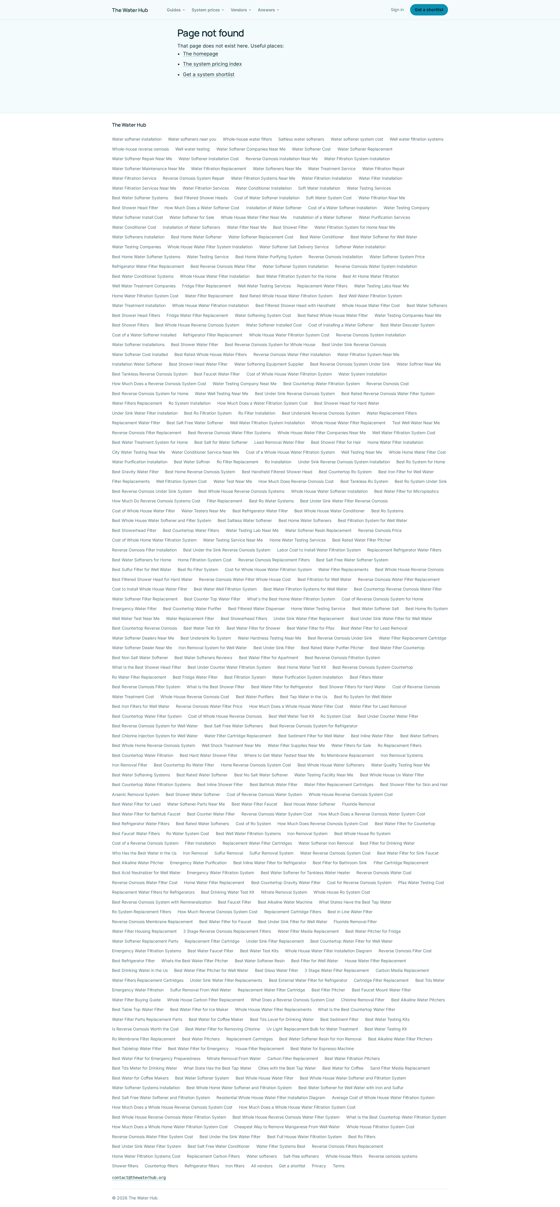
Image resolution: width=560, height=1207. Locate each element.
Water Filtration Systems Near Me (263, 178)
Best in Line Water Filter (350, 911)
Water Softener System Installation (295, 266)
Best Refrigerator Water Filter (260, 510)
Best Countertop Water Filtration (142, 755)
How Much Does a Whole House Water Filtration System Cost (297, 1107)
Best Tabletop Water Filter (137, 1048)
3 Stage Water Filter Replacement (336, 970)
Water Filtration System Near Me (368, 354)
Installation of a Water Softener (322, 217)
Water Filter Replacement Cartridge (412, 637)
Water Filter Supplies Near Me (296, 745)
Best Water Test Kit (201, 628)
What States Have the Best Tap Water (355, 901)
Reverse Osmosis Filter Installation (144, 549)
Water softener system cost (357, 139)
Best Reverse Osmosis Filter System (146, 686)
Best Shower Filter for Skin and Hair (414, 784)
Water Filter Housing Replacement (144, 931)
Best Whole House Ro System (362, 833)
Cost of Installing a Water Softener (341, 324)
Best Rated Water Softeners (202, 823)
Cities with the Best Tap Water (287, 1067)
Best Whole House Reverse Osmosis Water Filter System (286, 1117)
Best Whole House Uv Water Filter (392, 774)
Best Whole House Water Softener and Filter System (161, 520)
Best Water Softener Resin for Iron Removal (320, 1038)
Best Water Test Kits (259, 950)
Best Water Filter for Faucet (225, 921)
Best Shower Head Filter (135, 207)
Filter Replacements (131, 481)
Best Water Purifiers (255, 696)
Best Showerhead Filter (134, 530)
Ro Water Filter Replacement (139, 677)
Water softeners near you (192, 139)
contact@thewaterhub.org (139, 1177)
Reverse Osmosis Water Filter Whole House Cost (245, 579)
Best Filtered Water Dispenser (256, 608)
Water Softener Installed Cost (274, 324)
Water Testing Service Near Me (233, 539)
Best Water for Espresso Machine (322, 1048)
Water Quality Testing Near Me (400, 764)
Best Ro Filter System (198, 569)
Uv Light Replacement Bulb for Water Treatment (312, 1028)
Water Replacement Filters (392, 413)
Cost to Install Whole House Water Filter (149, 588)
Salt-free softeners (301, 1156)
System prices (206, 9)
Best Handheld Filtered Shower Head (277, 471)
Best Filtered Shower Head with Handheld (295, 305)
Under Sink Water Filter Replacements (226, 980)
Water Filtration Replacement (218, 168)
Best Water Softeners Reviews (203, 657)
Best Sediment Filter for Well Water (311, 735)
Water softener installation (137, 139)
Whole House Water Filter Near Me (254, 217)
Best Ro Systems (387, 510)
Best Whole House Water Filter (264, 1077)
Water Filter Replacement (209, 295)
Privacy (319, 1165)
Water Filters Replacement (137, 403)
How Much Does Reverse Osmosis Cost (296, 481)
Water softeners (261, 1156)
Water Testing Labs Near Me (381, 285)
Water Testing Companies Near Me (407, 315)
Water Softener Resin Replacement (318, 530)
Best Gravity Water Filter (135, 471)
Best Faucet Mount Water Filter (381, 989)
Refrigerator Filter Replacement (212, 334)
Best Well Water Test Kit (291, 716)
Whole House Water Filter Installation (215, 276)
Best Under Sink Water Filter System (146, 1146)
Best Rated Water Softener (202, 774)
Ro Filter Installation (256, 413)
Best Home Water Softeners (305, 520)
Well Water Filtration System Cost (403, 432)
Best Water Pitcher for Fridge (373, 931)
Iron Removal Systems (402, 755)
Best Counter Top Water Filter (212, 598)
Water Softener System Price (397, 256)
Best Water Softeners (427, 305)
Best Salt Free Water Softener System (352, 559)
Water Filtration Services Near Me (144, 188)
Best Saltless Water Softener (245, 520)
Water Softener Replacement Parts (145, 941)
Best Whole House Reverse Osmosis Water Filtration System (169, 1117)
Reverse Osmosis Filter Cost (405, 950)
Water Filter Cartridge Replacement (238, 735)
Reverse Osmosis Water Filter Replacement (399, 579)
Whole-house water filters (247, 139)
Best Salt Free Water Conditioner (219, 1146)
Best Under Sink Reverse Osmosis (354, 344)
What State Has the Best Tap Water (217, 1067)
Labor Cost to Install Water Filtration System (319, 549)
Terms (338, 1165)
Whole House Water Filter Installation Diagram (328, 950)
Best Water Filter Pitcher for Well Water (211, 970)
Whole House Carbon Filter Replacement (205, 999)
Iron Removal (195, 852)
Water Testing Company (407, 207)
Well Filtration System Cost (181, 481)
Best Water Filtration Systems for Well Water (305, 588)
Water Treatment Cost (133, 696)
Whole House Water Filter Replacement (348, 422)
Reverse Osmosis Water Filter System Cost (152, 1136)
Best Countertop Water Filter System (147, 716)
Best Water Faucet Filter (210, 950)
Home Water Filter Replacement (214, 882)
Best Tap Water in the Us (303, 696)
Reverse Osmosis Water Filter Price (209, 706)
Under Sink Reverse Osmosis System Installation (344, 461)
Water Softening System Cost (263, 315)
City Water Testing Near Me (138, 452)
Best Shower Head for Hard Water (346, 403)
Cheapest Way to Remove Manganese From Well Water (287, 1126)
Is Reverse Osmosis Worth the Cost (145, 1028)
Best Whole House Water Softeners (331, 764)
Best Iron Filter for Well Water (406, 471)
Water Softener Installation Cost (208, 158)
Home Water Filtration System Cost (145, 295)
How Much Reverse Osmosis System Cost (218, 911)
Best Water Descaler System (407, 324)
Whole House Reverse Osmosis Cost (194, 696)
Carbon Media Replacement (402, 970)
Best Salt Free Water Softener (195, 422)
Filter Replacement (224, 500)
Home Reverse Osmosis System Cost (256, 764)
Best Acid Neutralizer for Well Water (146, 872)
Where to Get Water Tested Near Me (279, 755)
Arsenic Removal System (135, 794)
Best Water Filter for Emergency (198, 1048)
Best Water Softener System (202, 1077)
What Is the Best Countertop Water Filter (356, 1009)
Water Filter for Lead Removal (378, 706)
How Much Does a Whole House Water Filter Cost (296, 706)
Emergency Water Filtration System (220, 872)
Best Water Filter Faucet (254, 803)
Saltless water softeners (301, 139)
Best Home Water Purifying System (268, 256)
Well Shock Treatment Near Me (231, 745)
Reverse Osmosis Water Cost (384, 872)
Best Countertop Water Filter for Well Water (351, 941)
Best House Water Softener (309, 803)
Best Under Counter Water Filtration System (229, 667)
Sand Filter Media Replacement (400, 1067)
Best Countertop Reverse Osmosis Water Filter (398, 588)
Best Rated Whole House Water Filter (333, 315)
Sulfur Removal (228, 852)
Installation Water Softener (137, 363)
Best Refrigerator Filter (133, 960)
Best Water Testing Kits (387, 1019)
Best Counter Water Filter (211, 813)
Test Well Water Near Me (416, 422)
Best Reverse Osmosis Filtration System (342, 657)
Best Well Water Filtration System (370, 295)
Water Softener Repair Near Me (142, 158)
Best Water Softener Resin (260, 960)
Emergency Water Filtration (138, 989)
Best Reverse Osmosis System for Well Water (155, 725)
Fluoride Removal (358, 803)
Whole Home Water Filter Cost (417, 452)
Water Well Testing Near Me (221, 393)
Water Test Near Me (233, 481)
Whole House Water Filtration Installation (210, 305)
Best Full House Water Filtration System (304, 1136)
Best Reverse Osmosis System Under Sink (350, 363)
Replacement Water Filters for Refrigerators (153, 892)
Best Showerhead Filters (244, 618)
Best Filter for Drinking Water (387, 843)
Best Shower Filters (130, 324)
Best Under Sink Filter (274, 647)
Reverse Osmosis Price (380, 530)
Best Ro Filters (361, 1136)
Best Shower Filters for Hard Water (352, 686)
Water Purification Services (384, 217)
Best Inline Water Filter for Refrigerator (269, 862)
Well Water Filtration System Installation (267, 422)
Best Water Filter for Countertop (405, 823)
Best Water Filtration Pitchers (352, 1058)
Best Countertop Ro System (345, 471)
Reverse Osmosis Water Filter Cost (145, 882)
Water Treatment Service (332, 168)
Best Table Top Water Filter (138, 1009)
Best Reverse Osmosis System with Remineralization (161, 901)
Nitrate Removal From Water (234, 1058)
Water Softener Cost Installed (140, 354)
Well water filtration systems (416, 139)
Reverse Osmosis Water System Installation (376, 266)
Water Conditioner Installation (264, 188)
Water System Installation (362, 373)
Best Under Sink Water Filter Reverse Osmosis (344, 500)
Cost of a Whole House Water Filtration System (290, 452)
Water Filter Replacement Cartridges (338, 784)
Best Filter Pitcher (328, 989)
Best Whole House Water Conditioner (329, 510)
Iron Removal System (307, 833)
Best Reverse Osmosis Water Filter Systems (229, 432)
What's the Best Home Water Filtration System (291, 598)
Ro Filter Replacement (237, 461)
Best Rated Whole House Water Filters (210, 354)
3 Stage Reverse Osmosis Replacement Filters (227, 931)
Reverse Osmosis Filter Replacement (146, 432)
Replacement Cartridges (249, 1038)
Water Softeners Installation (138, 236)
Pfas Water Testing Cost (421, 882)
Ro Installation (278, 461)
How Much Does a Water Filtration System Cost (262, 403)
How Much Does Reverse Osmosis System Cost (322, 823)
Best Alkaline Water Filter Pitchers (400, 1038)
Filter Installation (200, 843)
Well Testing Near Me (361, 452)
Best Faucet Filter (234, 901)
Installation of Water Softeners (191, 227)
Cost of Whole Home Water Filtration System (154, 539)
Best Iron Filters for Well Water (140, 706)
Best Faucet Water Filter (217, 373)
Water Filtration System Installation (357, 158)
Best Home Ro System (426, 608)
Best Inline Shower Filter (220, 784)
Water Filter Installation (380, 178)
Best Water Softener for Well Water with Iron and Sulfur (350, 1087)
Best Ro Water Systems (271, 500)
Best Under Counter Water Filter (388, 716)
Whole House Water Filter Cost (371, 305)
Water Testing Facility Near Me (323, 774)
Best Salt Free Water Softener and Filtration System (161, 1097)
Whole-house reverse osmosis (140, 148)
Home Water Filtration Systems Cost (146, 1156)
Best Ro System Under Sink (421, 481)
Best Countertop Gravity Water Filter (286, 882)
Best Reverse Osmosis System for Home (150, 393)
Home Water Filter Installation (395, 442)
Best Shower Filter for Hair (336, 442)
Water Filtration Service (134, 178)
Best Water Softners (419, 735)
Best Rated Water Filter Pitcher (361, 539)
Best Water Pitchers (201, 1038)
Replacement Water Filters (322, 285)
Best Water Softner (192, 461)
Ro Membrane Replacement (347, 755)
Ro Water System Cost (187, 833)
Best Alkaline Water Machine (285, 901)
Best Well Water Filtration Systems (248, 833)
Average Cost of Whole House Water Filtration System (383, 1097)
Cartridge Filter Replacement (381, 980)
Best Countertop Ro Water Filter (184, 764)
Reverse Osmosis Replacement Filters (274, 559)
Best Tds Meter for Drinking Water (144, 1067)
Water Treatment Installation (139, 305)
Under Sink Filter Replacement (275, 941)
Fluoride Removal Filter (355, 921)
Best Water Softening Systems (141, 774)
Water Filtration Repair (383, 168)
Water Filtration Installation (327, 178)
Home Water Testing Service (318, 608)
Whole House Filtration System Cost (380, 1126)
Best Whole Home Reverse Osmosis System (153, 745)
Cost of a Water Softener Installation (342, 207)
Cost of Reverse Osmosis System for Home (382, 598)
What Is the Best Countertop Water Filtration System (396, 1117)
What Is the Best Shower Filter (215, 686)
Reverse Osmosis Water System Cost (277, 813)
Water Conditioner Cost (134, 227)
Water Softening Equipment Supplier (269, 363)
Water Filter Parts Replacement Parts (147, 1019)
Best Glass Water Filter (276, 970)
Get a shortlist (429, 9)
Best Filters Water (366, 677)
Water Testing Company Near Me (244, 383)
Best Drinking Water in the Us (140, 970)
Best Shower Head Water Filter (198, 363)
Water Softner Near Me (419, 363)
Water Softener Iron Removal (325, 843)
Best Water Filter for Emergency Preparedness (156, 1058)
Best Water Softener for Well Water (384, 236)
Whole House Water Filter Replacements (273, 1009)
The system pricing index (212, 64)
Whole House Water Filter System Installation (210, 246)
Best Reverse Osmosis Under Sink (340, 637)
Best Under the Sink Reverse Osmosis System (226, 549)
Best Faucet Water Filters (136, 833)
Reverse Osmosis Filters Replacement (347, 1146)
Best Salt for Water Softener (221, 442)
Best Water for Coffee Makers (140, 1077)
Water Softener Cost (311, 148)
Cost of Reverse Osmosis (416, 686)
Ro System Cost (336, 716)
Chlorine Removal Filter (362, 999)
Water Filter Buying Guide (136, 999)
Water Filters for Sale (351, 745)
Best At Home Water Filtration (371, 276)
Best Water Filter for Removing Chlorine (222, 1028)
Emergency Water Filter (134, 608)
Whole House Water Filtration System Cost (289, 334)
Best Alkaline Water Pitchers (418, 999)
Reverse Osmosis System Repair (193, 178)
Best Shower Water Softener (193, 794)
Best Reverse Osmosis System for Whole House (270, 344)
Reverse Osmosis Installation (336, 256)
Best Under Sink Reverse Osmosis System (295, 393)
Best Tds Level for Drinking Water (282, 1019)
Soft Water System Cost (329, 197)
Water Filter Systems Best (280, 1146)
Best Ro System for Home (420, 461)
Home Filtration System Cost (205, 559)
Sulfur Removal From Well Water (200, 989)
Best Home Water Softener (196, 236)
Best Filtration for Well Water (324, 579)
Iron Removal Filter (129, 764)
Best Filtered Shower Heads (201, 197)
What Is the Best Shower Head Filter (146, 667)
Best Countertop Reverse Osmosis (144, 628)
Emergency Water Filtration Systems (146, 950)
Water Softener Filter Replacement (145, 598)
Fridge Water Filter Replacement (197, 315)
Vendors (239, 9)
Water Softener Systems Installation (146, 1087)
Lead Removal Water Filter (279, 442)
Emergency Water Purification (198, 862)
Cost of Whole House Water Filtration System (289, 373)
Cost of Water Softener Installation (267, 197)
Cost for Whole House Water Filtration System (268, 569)
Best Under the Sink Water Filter (230, 1136)
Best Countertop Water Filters (191, 530)
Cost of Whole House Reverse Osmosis (225, 716)
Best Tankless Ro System (364, 481)
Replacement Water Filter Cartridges (257, 843)
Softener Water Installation (360, 246)
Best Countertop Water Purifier (192, 608)
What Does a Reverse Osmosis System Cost (293, 999)
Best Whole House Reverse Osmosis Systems (241, 491)
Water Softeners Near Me (277, 168)
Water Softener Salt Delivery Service (294, 246)
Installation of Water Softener (274, 207)
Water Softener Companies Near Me (251, 148)
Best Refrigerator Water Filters (140, 823)
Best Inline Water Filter (372, 735)
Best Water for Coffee (342, 1067)
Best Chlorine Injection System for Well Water (155, 735)
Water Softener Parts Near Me (196, 803)
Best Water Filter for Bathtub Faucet (146, 813)
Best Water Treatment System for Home (150, 442)
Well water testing (192, 148)
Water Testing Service (208, 256)
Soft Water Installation (319, 188)
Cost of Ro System (253, 823)
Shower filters (125, 1165)
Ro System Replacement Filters (141, 911)
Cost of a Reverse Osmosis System (145, 843)
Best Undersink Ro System (206, 637)
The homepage (200, 54)
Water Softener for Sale (191, 217)
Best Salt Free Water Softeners (233, 725)
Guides (174, 9)
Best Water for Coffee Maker (216, 1019)
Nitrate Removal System (284, 892)
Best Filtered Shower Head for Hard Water (152, 579)
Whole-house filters (344, 1156)
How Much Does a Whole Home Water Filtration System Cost (170, 1126)
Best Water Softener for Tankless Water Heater (305, 872)
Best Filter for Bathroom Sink (340, 862)
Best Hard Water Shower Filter (208, 755)
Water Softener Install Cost (137, 217)
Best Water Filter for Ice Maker (199, 1009)
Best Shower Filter (290, 227)
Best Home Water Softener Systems (146, 256)
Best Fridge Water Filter (195, 677)
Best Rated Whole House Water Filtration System (286, 295)
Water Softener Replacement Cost (260, 236)
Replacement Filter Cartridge (212, 941)
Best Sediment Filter (339, 1019)
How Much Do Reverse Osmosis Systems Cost (156, 500)
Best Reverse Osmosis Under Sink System (152, 491)
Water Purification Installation (139, 461)
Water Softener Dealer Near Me (142, 647)
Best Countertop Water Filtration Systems (151, 784)
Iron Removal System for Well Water (212, 647)
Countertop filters (161, 1165)
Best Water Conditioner (322, 236)
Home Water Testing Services (298, 539)
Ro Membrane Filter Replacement (144, 1038)
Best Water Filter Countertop (397, 647)
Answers (266, 9)
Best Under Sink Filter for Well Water (292, 921)
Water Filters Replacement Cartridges (147, 980)
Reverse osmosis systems (393, 1156)
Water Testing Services (369, 188)
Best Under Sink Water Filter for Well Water (391, 618)
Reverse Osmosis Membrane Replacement (152, 921)
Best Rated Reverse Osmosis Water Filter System (388, 393)
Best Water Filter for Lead (136, 803)
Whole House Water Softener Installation (329, 491)
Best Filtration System (245, 677)
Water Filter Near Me (247, 227)
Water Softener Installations (138, 344)
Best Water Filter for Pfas (310, 628)
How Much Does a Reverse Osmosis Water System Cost (371, 813)
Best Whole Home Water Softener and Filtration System (239, 1087)
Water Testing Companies (136, 246)
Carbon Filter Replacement (292, 1058)
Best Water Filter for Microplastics (406, 491)
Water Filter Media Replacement (308, 931)
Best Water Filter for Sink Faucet (408, 852)
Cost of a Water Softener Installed (144, 334)
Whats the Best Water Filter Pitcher (194, 960)
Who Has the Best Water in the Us (144, 852)
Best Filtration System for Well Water (372, 520)
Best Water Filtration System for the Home (296, 276)
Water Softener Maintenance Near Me (148, 168)
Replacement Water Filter (136, 422)
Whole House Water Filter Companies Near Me (321, 432)
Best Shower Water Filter (194, 344)
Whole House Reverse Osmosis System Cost (351, 794)
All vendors (261, 1165)
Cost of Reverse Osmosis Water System (264, 794)
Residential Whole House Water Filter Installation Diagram (270, 1097)
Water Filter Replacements (343, 569)
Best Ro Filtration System (208, 413)
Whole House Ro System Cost (342, 892)
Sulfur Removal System (271, 852)
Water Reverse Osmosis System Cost (335, 852)
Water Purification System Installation (307, 677)
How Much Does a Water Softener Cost (201, 207)
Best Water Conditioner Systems (143, 276)
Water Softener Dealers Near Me (143, 637)
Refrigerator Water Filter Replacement (148, 266)
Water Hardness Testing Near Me (269, 637)
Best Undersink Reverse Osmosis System (321, 413)
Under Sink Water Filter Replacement (309, 618)
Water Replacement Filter (190, 618)
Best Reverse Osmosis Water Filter (223, 266)
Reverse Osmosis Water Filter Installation (292, 354)
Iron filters (234, 1165)
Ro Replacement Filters (399, 745)
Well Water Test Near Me (136, 618)
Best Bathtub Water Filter (274, 784)
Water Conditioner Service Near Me (205, 452)
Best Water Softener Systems (140, 197)
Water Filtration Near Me (381, 197)
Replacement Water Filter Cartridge (271, 989)
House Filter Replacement (259, 1048)
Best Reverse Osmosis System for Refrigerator (314, 725)
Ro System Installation (190, 403)
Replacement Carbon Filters (213, 1156)
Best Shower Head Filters (136, 315)
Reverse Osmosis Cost (387, 383)
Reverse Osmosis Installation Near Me (282, 158)
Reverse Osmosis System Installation (371, 334)
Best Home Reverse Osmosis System (200, 471)
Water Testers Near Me (203, 510)
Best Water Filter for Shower (253, 628)
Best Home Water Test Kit (301, 667)
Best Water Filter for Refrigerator (282, 686)
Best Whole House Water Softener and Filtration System (353, 1077)
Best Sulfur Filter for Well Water (141, 569)
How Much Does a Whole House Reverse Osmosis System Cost (172, 1107)
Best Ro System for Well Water (363, 696)
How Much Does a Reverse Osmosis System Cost (159, 383)
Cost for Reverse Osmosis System (359, 882)
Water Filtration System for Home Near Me (354, 227)
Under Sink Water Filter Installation (145, 413)
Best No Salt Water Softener (261, 774)
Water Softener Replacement (365, 148)
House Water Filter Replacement (375, 960)
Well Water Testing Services (264, 285)
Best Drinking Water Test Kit (227, 892)
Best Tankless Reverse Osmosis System (150, 373)
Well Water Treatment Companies (144, 285)
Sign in (397, 9)
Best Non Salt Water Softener (140, 657)
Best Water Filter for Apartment (268, 657)
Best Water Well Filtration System (225, 588)
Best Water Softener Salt (375, 608)
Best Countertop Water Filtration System (321, 383)
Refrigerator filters (202, 1165)
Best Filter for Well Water (314, 960)
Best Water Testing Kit (386, 1028)
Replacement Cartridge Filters (292, 911)
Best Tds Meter (429, 980)
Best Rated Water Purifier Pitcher (332, 647)
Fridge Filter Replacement (206, 285)
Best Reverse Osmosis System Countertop (372, 667)
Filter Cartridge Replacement (401, 862)
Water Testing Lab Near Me (252, 530)
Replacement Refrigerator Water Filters (404, 549)
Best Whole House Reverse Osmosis (409, 569)
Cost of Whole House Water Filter (143, 510)
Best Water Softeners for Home (141, 559)
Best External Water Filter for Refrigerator (308, 980)
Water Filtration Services (206, 188)
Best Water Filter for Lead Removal (374, 628)
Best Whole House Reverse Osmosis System (197, 324)
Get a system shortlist (209, 74)
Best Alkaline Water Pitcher (138, 862)
